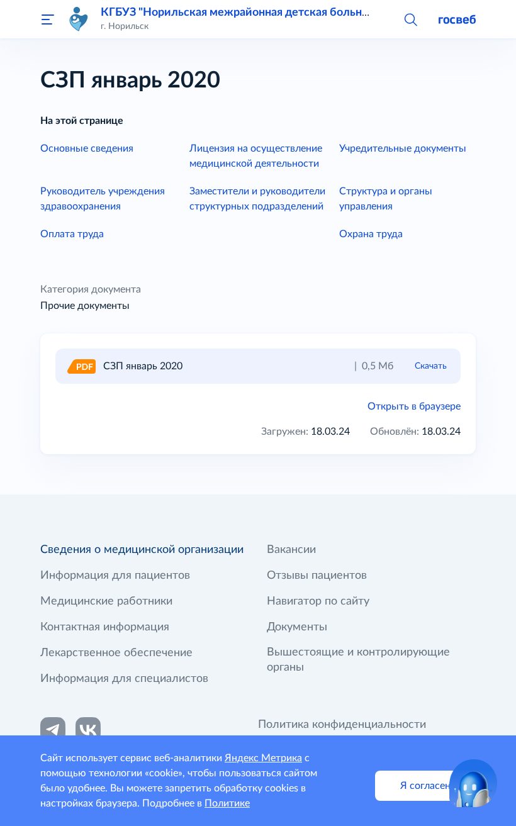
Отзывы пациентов (317, 575)
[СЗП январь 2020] (80, 366)
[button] (410, 19)
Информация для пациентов (115, 575)
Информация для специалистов (124, 678)
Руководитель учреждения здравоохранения (102, 198)
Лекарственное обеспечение (116, 653)
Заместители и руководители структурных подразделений (257, 198)
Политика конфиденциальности (342, 724)
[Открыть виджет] (473, 783)
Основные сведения (86, 148)
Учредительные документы (402, 148)
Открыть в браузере (414, 406)
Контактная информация (104, 627)
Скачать (431, 366)
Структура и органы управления (385, 198)
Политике (227, 803)
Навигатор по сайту (318, 601)
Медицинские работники (106, 601)
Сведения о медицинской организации (142, 549)
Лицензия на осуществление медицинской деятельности (255, 156)
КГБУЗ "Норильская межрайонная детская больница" (243, 12)
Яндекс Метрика (263, 758)
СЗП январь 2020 (142, 366)
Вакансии (291, 549)
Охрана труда (371, 234)
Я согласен (425, 786)
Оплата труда (72, 234)
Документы (297, 627)
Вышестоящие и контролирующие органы (358, 660)
